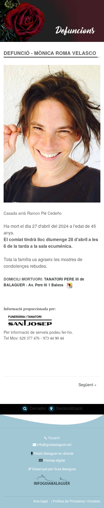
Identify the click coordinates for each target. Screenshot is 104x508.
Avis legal (40, 501)
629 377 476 (29, 338)
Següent (87, 384)
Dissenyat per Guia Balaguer (53, 468)
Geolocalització (69, 408)
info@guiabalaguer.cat (54, 444)
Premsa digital (54, 460)
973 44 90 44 (53, 338)
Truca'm (53, 437)
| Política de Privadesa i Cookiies (75, 501)
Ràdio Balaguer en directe (53, 453)
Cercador (37, 408)
